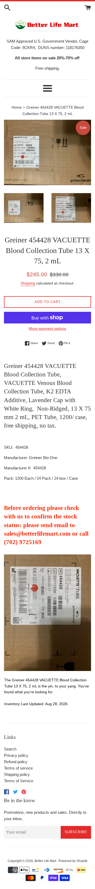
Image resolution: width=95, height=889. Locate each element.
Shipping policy (17, 774)
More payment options (47, 328)
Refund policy (15, 761)
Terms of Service (18, 781)
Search (10, 749)
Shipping (28, 283)
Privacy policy (16, 755)
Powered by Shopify (73, 861)
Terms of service (18, 768)
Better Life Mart (46, 861)
